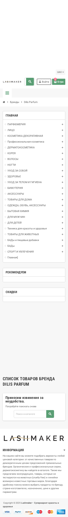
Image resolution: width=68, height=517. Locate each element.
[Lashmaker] (12, 81)
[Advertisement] (34, 34)
